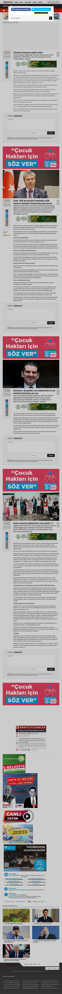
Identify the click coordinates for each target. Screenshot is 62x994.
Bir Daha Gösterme (15, 18)
